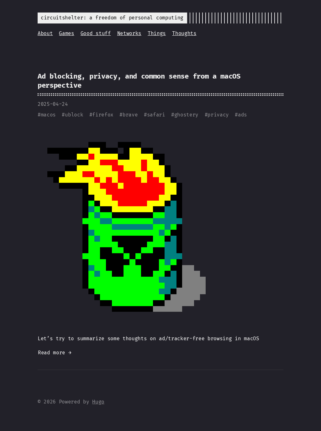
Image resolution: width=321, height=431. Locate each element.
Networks (129, 33)
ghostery (186, 115)
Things (157, 33)
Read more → (54, 353)
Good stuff (96, 33)
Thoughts (184, 33)
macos (48, 115)
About (45, 33)
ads (242, 115)
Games (66, 33)
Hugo (98, 402)
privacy (218, 115)
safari (156, 115)
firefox (102, 115)
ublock (74, 115)
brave (130, 115)
